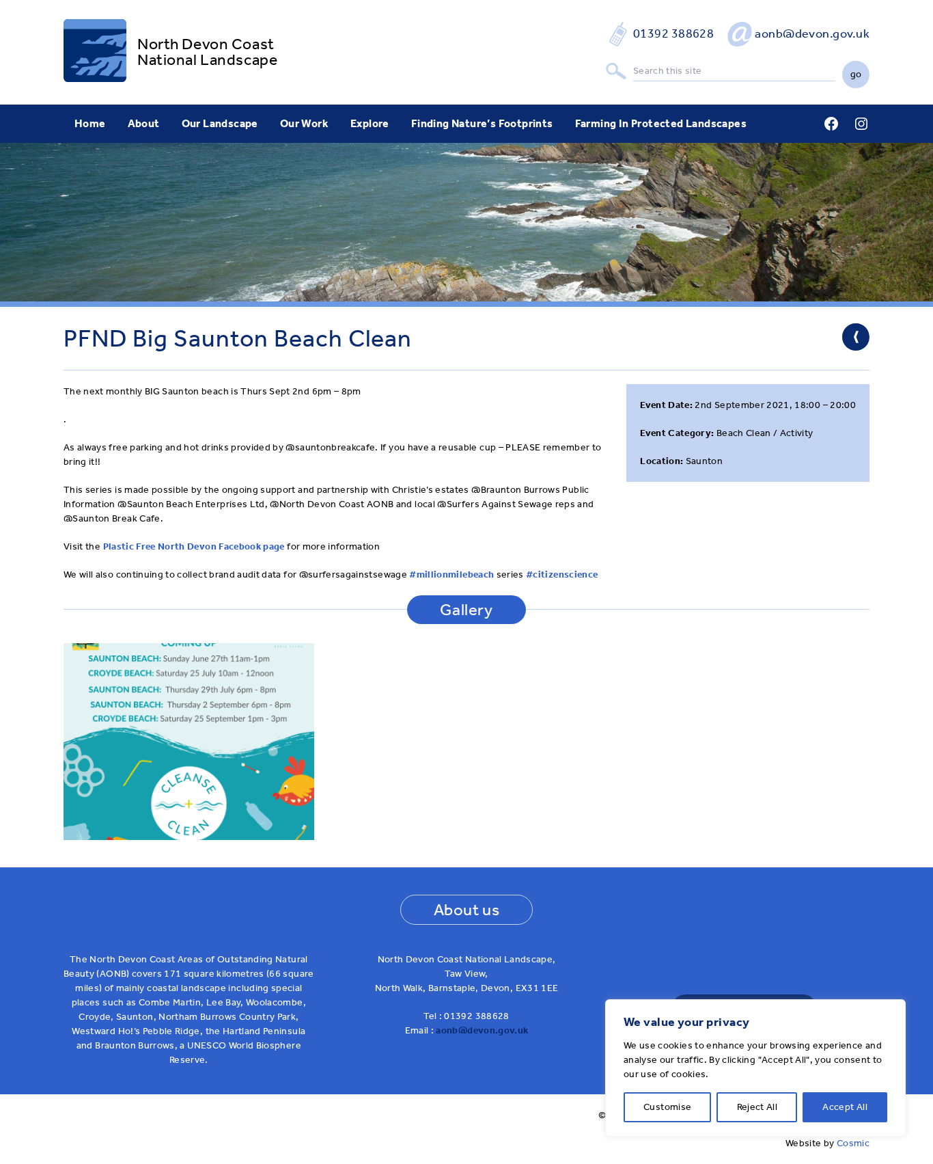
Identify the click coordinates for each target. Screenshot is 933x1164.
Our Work (304, 123)
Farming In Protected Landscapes (661, 123)
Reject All (757, 1107)
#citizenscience (562, 574)
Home (90, 123)
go (856, 74)
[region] (755, 1068)
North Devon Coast (206, 44)
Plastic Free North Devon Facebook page (194, 546)
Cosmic (853, 1143)
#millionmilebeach (451, 574)
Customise (667, 1107)
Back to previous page (855, 337)
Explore (369, 123)
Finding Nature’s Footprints (482, 123)
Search (616, 71)
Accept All (844, 1107)
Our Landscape (220, 123)
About (144, 123)
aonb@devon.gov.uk (812, 33)
